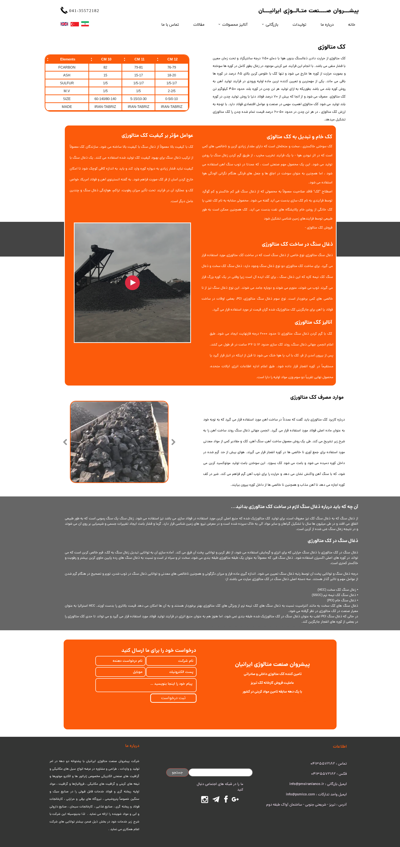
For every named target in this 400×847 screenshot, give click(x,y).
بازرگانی (272, 24)
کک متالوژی (337, 58)
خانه (351, 24)
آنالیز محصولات (235, 24)
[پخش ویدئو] (132, 282)
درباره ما (327, 24)
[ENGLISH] (64, 24)
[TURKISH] (75, 24)
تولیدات (299, 24)
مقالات (198, 24)
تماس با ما (170, 24)
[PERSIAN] (85, 24)
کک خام (324, 137)
